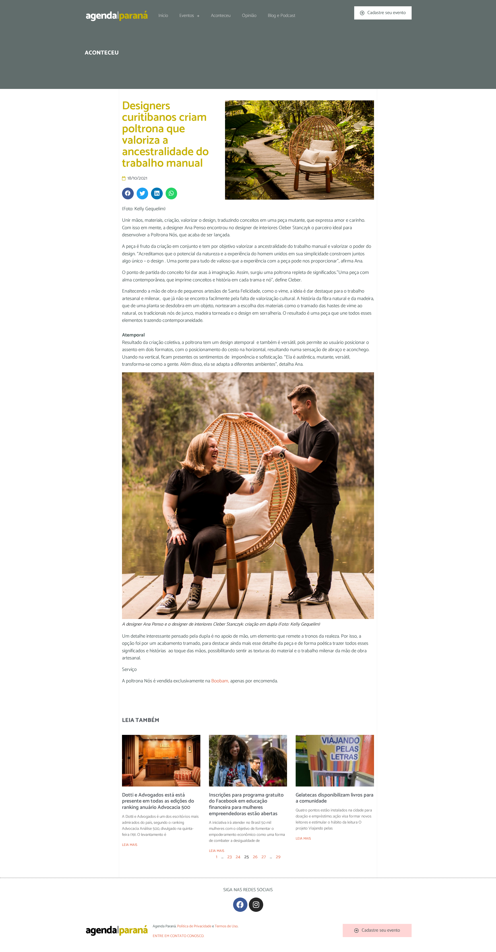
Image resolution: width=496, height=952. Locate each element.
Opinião (249, 16)
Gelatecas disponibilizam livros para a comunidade (334, 798)
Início (163, 16)
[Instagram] (256, 905)
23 (229, 857)
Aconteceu (220, 16)
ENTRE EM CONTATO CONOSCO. (178, 936)
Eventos (186, 16)
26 (255, 857)
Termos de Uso (226, 926)
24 (238, 857)
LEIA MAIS (129, 845)
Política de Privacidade (194, 926)
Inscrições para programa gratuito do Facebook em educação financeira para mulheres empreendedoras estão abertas (246, 804)
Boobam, (219, 681)
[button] (128, 193)
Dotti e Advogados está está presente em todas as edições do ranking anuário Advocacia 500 (158, 801)
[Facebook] (240, 905)
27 (263, 857)
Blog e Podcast (281, 16)
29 (278, 857)
